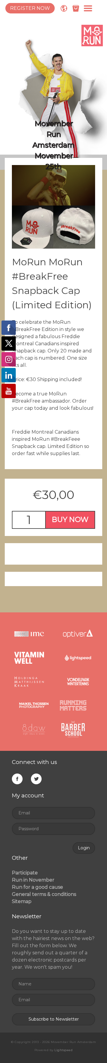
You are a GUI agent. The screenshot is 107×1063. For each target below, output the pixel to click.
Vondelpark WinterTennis (78, 682)
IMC (29, 634)
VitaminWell (29, 658)
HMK (29, 682)
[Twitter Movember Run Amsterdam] (36, 780)
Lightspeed (78, 658)
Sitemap (22, 901)
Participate (25, 873)
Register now (30, 8)
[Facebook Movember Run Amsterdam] (17, 780)
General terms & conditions (44, 894)
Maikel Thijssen (34, 705)
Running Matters (73, 705)
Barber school (73, 729)
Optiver (78, 634)
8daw (34, 729)
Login (84, 848)
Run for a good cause (37, 887)
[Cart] (76, 8)
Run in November (33, 880)
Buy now (70, 519)
